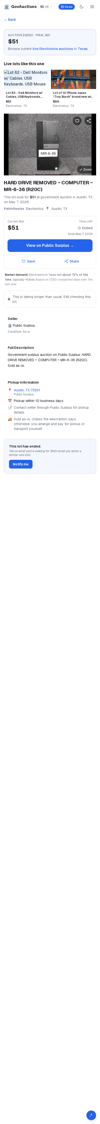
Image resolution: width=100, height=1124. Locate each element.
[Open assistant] (91, 1115)
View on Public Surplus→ (50, 245)
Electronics (34, 209)
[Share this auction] (88, 121)
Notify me (21, 464)
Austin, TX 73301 (27, 390)
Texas (83, 49)
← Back (10, 19)
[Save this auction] (77, 121)
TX (65, 209)
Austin (56, 209)
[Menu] (92, 7)
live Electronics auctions (53, 49)
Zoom (85, 169)
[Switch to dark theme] (81, 7)
